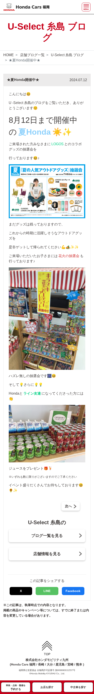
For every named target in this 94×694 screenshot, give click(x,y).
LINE (47, 591)
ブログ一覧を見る (47, 535)
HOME (8, 55)
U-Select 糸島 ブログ (67, 55)
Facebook (73, 591)
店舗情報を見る (47, 554)
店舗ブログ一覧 (32, 55)
